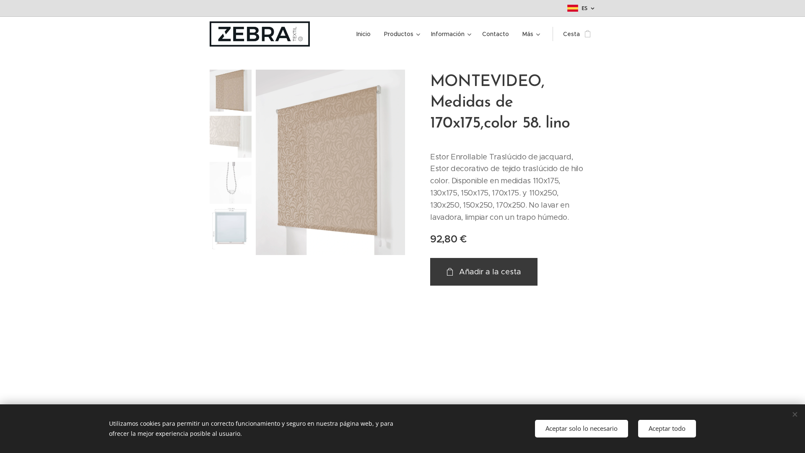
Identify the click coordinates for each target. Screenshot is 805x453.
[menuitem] (365, 33)
